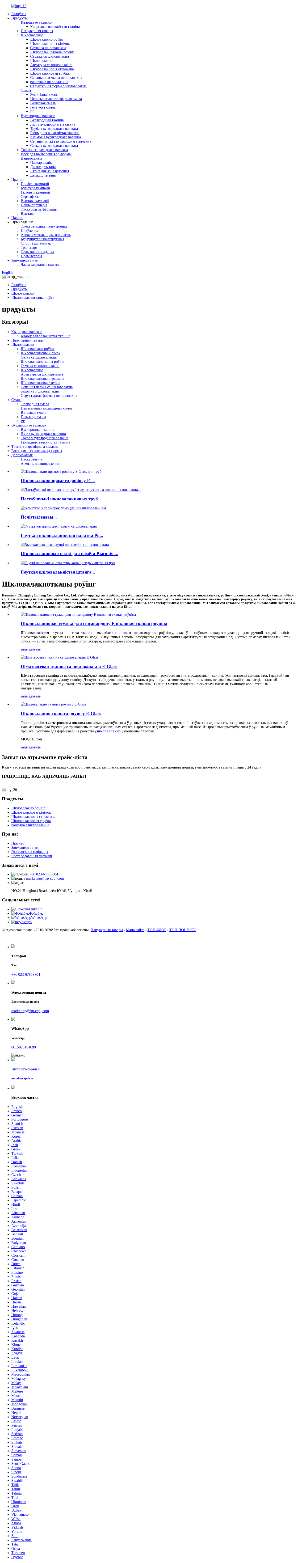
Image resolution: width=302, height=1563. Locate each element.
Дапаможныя (31, 158)
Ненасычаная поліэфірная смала (56, 99)
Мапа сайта (135, 930)
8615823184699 (23, 1047)
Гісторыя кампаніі (35, 192)
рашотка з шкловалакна (49, 82)
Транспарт (29, 247)
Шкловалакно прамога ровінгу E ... (58, 480)
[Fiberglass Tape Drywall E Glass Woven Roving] (78, 615)
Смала (26, 90)
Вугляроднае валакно (38, 116)
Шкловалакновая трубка (50, 73)
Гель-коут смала (42, 107)
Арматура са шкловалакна (51, 65)
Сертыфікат (30, 196)
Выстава (27, 213)
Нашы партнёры (34, 205)
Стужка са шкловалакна (49, 56)
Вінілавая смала (43, 103)
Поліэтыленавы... (39, 517)
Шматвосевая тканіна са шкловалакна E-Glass (69, 666)
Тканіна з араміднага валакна (44, 150)
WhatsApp (39, 918)
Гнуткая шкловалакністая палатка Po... (62, 535)
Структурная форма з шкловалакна (58, 86)
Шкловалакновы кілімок (50, 44)
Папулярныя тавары (37, 31)
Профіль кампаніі (35, 184)
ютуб (27, 922)
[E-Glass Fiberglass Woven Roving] (53, 704)
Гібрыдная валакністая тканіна (55, 133)
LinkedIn (35, 909)
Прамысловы (31, 256)
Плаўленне (29, 230)
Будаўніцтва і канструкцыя (42, 239)
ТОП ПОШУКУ (182, 930)
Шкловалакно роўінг (47, 39)
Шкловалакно (32, 35)
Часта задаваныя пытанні (41, 264)
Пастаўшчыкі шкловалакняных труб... (61, 498)
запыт (25, 649)
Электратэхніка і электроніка (44, 226)
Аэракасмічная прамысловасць (46, 235)
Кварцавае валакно (36, 22)
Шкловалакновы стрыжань (52, 69)
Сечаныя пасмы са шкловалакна (56, 78)
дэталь (35, 649)
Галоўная (18, 14)
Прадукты (19, 18)
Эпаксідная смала (44, 95)
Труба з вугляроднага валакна (54, 129)
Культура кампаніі (35, 188)
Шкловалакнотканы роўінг (52, 52)
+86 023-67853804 (43, 874)
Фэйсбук (36, 913)
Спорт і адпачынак (36, 243)
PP (32, 112)
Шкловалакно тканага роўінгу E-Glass (61, 713)
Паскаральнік (41, 163)
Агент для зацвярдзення (49, 171)
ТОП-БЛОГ (156, 930)
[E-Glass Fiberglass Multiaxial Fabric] (59, 657)
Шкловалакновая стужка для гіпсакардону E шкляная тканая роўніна (94, 623)
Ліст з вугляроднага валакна (52, 124)
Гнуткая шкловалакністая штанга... (58, 572)
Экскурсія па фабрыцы (39, 209)
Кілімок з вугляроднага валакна (55, 137)
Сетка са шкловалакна (48, 48)
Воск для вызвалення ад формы (46, 154)
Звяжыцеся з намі (25, 260)
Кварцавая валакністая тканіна (55, 27)
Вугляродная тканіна (47, 120)
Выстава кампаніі (35, 201)
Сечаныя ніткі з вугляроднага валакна (60, 141)
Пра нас (17, 179)
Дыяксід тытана (43, 167)
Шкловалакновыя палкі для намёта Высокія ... (69, 553)
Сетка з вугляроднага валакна (54, 146)
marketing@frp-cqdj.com (45, 878)
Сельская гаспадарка (37, 252)
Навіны (17, 218)
